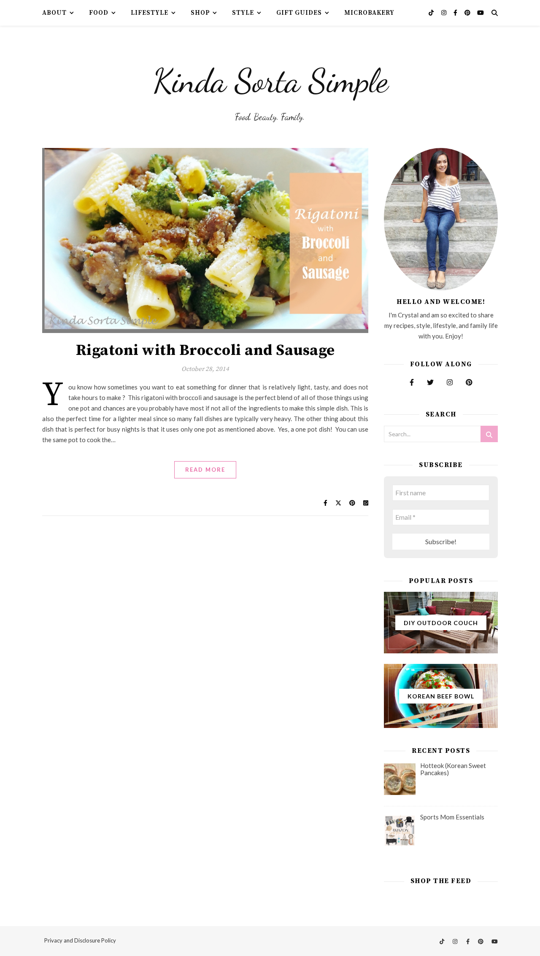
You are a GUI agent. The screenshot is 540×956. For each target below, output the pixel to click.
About (54, 13)
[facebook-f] (456, 12)
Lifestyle (149, 13)
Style (243, 13)
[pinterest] (468, 12)
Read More (205, 469)
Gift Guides (299, 13)
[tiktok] (432, 12)
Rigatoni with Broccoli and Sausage (205, 350)
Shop (200, 13)
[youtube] (480, 12)
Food (98, 13)
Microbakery (369, 13)
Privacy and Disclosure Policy (80, 940)
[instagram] (444, 12)
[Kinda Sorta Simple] (270, 78)
